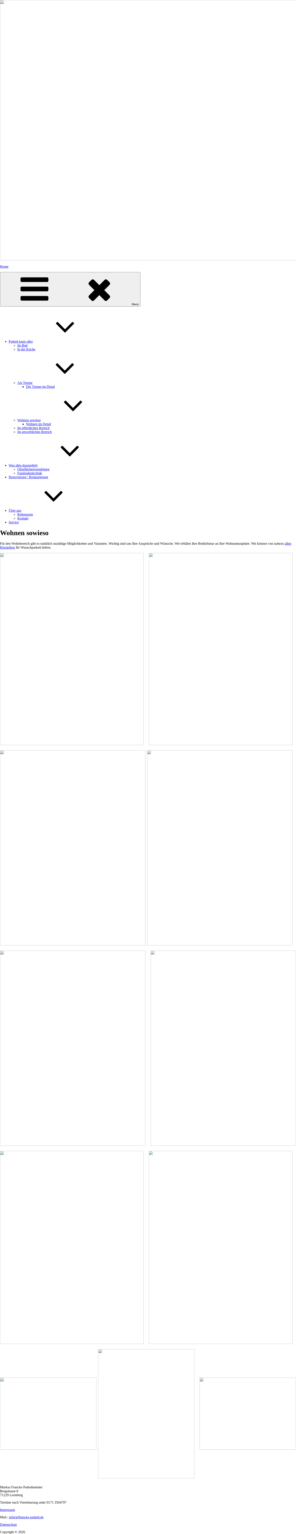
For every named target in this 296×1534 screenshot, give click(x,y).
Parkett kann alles (21, 341)
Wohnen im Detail (38, 424)
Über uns (15, 510)
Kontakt (22, 518)
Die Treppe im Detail (40, 386)
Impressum (7, 1510)
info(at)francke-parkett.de (26, 1517)
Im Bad (22, 345)
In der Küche (26, 349)
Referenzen (25, 514)
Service (14, 522)
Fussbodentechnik (29, 473)
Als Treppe (25, 383)
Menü (135, 304)
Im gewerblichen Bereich (34, 432)
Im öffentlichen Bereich (33, 428)
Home (4, 266)
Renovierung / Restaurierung (28, 477)
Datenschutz (8, 1524)
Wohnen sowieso (29, 420)
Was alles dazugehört (23, 465)
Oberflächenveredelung (33, 469)
